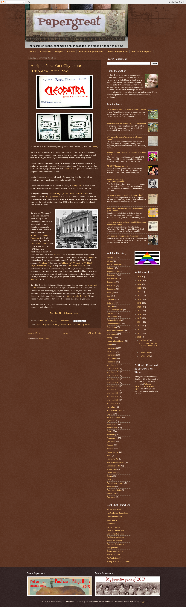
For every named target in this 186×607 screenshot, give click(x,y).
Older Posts (94, 333)
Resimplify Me (112, 459)
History (109, 338)
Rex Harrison (68, 194)
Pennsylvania (112, 428)
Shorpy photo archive (115, 551)
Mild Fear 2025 (112, 400)
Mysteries (110, 421)
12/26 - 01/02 (144, 340)
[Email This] (74, 321)
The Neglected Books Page (117, 513)
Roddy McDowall (52, 196)
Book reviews (112, 279)
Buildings (56, 324)
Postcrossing (112, 438)
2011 (139, 333)
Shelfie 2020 (111, 473)
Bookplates (111, 285)
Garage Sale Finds (114, 509)
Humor (109, 345)
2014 (139, 322)
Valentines (111, 487)
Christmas (111, 299)
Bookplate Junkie (113, 555)
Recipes (59, 51)
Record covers (112, 452)
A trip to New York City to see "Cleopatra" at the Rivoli (56, 68)
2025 (139, 281)
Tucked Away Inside (117, 51)
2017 (139, 311)
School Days (112, 469)
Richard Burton (82, 194)
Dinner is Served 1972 (115, 530)
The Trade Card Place (115, 558)
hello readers (112, 334)
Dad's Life (110, 303)
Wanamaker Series (114, 490)
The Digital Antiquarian (115, 537)
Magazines (111, 362)
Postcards (45, 51)
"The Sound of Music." (76, 266)
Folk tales (110, 313)
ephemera (67, 169)
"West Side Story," (44, 266)
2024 (139, 284)
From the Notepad (114, 320)
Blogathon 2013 (113, 272)
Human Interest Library (116, 341)
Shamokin (35, 279)
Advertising (111, 258)
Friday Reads (112, 317)
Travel (109, 480)
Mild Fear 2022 (112, 389)
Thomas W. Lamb (38, 244)
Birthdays (110, 268)
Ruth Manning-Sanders (91, 51)
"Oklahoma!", (66, 263)
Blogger (142, 602)
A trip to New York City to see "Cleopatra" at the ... (148, 345)
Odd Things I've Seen (115, 534)
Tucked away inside (81, 324)
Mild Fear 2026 (112, 403)
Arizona (110, 261)
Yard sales (111, 497)
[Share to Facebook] (82, 321)
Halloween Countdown (115, 331)
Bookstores (111, 289)
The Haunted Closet (114, 516)
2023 (139, 288)
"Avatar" (91, 257)
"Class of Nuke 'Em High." (78, 296)
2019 (139, 303)
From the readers (113, 324)
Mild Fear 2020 (112, 383)
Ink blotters (111, 351)
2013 (139, 326)
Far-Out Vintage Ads (115, 310)
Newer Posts (35, 333)
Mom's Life (111, 407)
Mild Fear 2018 (112, 376)
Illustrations (111, 348)
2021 (139, 296)
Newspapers (111, 424)
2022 (139, 292)
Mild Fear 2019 (112, 379)
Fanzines (110, 306)
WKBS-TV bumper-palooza (117, 166)
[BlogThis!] (76, 321)
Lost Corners (112, 358)
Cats (108, 296)
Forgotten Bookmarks (115, 544)
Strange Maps (112, 548)
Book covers (112, 275)
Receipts (110, 445)
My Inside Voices (113, 527)
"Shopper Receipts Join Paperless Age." (144, 386)
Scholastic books (113, 466)
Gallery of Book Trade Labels (118, 562)
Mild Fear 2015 (112, 365)
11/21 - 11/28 (144, 356)
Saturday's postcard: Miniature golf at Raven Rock (126, 123)
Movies (64, 324)
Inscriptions (111, 355)
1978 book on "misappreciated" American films (125, 236)
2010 (139, 337)
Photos (71, 51)
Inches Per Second (114, 541)
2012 (139, 330)
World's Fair (111, 494)
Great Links (111, 327)
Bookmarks (111, 282)
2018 (139, 307)
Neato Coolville (112, 520)
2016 (139, 314)
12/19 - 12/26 (144, 352)
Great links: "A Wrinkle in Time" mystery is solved (126, 110)
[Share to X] (79, 321)
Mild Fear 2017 (112, 372)
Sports (109, 476)
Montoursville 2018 (114, 410)
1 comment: (64, 321)
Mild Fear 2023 (112, 393)
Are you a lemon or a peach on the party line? (125, 195)
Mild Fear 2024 (112, 396)
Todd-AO (57, 255)
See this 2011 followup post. (64, 313)
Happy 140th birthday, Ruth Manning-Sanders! (116, 181)
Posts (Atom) (44, 339)
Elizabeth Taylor (55, 194)
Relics (94, 147)
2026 (139, 277)
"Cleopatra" (77, 185)
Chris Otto (43, 321)
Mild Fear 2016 (112, 369)
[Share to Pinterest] (84, 321)
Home (33, 51)
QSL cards (111, 442)
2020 (139, 299)
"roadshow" (44, 263)
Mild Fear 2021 (112, 386)
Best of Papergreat (141, 51)
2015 (139, 318)
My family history (113, 417)
